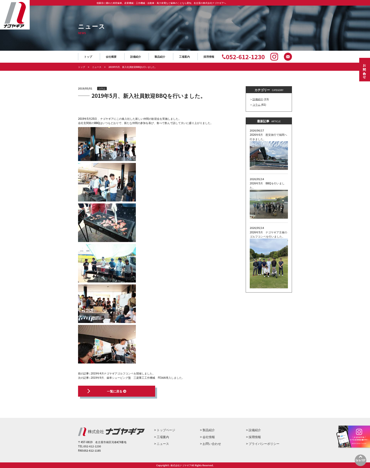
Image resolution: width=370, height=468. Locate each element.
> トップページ (164, 430)
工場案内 (184, 56)
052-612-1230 (245, 56)
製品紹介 (160, 56)
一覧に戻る (115, 391)
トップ (88, 56)
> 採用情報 (253, 436)
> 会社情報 (207, 436)
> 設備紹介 (253, 430)
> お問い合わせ (210, 443)
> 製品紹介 (207, 430)
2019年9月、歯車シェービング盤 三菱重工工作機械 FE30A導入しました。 (138, 377)
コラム (101, 88)
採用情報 (209, 56)
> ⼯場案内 (161, 436)
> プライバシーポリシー (262, 443)
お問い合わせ (364, 70)
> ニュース (161, 443)
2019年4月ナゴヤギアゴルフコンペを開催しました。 (123, 373)
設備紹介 (135, 56)
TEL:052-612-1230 (89, 446)
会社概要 (111, 56)
